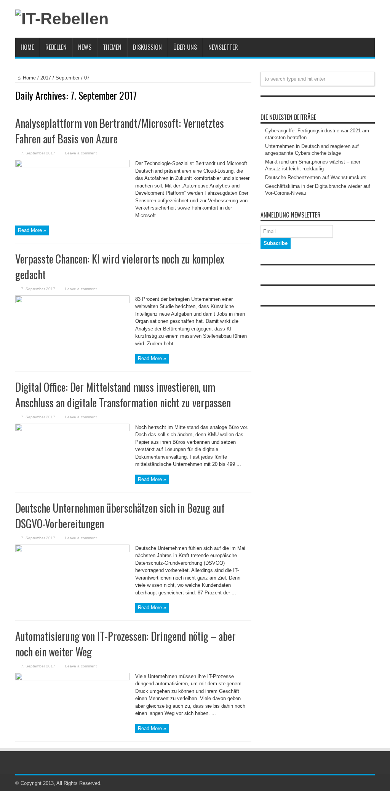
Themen (112, 47)
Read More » (32, 230)
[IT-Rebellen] (62, 19)
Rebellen (56, 47)
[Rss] (361, 783)
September (68, 78)
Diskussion (147, 47)
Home (27, 47)
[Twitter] (370, 783)
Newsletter (223, 47)
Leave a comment (81, 153)
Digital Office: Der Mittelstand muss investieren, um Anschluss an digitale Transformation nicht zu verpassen (123, 394)
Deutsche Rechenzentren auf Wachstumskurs (315, 177)
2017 (45, 78)
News (84, 47)
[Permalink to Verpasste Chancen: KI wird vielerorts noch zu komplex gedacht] (72, 301)
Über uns (185, 47)
